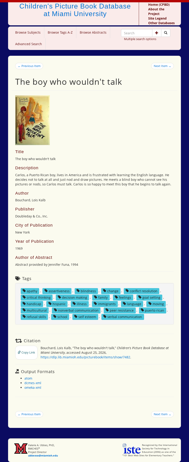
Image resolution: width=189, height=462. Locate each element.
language (134, 303)
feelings (125, 297)
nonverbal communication (78, 310)
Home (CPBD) (159, 4)
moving (158, 303)
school (62, 316)
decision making (74, 297)
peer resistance (122, 310)
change (112, 291)
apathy (32, 291)
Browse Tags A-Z (60, 32)
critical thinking (39, 297)
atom (28, 378)
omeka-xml (32, 387)
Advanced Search (28, 44)
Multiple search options (140, 39)
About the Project (156, 11)
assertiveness (59, 291)
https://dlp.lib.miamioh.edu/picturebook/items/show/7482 (85, 357)
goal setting (151, 297)
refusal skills (36, 316)
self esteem (87, 316)
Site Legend (157, 18)
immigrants (107, 303)
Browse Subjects (28, 32)
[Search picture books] (165, 33)
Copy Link (28, 352)
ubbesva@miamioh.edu (43, 455)
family (103, 297)
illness (82, 303)
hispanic (59, 303)
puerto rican (154, 310)
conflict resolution (143, 291)
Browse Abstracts (93, 32)
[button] (156, 33)
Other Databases (161, 23)
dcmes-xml (32, 383)
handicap (34, 303)
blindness (88, 291)
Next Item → (162, 66)
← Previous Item (29, 66)
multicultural (37, 310)
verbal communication (124, 316)
